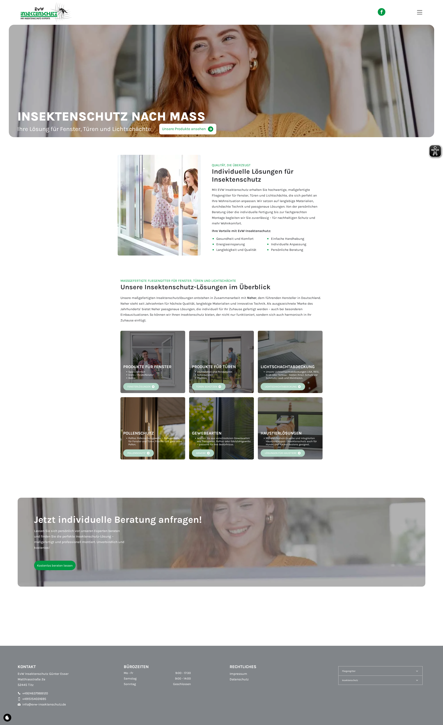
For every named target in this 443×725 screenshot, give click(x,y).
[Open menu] (419, 12)
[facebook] (381, 12)
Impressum (238, 674)
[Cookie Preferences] (7, 718)
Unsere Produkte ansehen (184, 129)
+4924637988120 (35, 693)
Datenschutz (239, 679)
